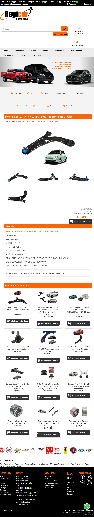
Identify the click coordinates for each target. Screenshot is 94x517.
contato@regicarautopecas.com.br (27, 495)
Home (6, 50)
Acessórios (38, 55)
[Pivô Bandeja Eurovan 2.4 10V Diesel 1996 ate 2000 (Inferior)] (18, 337)
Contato (3, 490)
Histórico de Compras (70, 480)
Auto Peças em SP (45, 464)
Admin (90, 515)
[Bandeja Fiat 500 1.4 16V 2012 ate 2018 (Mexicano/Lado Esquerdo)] (48, 145)
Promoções (19, 50)
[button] (7, 72)
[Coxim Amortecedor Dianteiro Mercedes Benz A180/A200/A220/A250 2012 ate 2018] (79, 297)
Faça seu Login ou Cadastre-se (80, 4)
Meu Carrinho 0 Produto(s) (79, 32)
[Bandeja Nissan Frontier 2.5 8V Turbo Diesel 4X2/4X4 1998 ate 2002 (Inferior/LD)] (18, 374)
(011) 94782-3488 (34, 2)
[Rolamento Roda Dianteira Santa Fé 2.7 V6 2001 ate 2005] (18, 411)
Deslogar (70, 494)
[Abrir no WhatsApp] (42, 2)
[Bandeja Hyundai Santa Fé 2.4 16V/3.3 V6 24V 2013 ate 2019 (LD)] (18, 297)
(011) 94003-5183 (51, 2)
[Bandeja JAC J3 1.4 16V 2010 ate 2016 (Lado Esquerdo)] (79, 337)
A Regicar (3, 476)
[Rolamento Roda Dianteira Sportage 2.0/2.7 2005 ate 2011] (79, 411)
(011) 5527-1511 (22, 481)
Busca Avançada (60, 34)
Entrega (3, 488)
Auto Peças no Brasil (28, 464)
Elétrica (23, 55)
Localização (4, 492)
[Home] (17, 13)
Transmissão (9, 55)
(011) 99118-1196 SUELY (26, 493)
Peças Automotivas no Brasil (10, 466)
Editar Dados (69, 486)
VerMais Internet (77, 512)
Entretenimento (5, 494)
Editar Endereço (70, 490)
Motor (33, 50)
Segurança (4, 485)
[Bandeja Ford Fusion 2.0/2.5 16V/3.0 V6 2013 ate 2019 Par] (79, 374)
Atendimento (4, 478)
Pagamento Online (77, 46)
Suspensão (59, 50)
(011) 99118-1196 (69, 2)
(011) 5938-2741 (20, 2)
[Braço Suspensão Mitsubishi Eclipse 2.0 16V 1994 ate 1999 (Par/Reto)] (48, 411)
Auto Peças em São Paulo (9, 464)
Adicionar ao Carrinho (82, 221)
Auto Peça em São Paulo (80, 464)
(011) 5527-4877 (7, 2)
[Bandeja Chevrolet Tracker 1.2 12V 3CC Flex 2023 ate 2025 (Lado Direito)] (48, 337)
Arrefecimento (76, 50)
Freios (45, 50)
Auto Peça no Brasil (61, 464)
